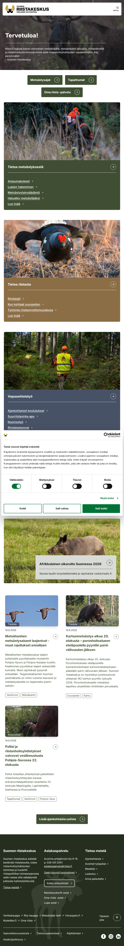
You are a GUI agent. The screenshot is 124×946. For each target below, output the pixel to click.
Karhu (87, 695)
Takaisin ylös (104, 918)
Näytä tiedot (107, 498)
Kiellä (23, 508)
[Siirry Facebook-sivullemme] (103, 936)
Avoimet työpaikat (95, 863)
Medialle (90, 868)
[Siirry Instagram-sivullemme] (110, 936)
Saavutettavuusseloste (16, 933)
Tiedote (12, 624)
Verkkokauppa (11, 915)
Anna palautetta (94, 878)
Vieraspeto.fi (72, 915)
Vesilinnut (12, 694)
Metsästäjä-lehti (51, 915)
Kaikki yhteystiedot (57, 883)
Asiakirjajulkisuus (13, 939)
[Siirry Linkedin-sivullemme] (118, 936)
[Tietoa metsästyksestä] (113, 167)
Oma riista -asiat (53, 897)
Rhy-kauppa (31, 915)
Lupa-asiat (50, 902)
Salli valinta (62, 508)
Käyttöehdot (74, 933)
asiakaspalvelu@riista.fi (58, 866)
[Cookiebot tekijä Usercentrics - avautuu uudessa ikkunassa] (106, 435)
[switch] (46, 486)
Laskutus (90, 873)
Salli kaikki (101, 508)
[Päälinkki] (113, 396)
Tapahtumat (13, 798)
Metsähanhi (29, 694)
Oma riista (27, 920)
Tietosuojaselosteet (48, 933)
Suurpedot (73, 695)
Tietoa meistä (11, 887)
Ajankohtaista (93, 858)
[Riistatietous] (113, 284)
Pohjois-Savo (47, 798)
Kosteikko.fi (10, 920)
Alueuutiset (14, 734)
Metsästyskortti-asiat (56, 892)
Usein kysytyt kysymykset (59, 872)
